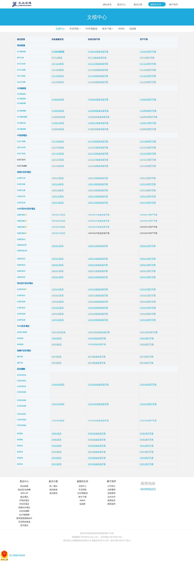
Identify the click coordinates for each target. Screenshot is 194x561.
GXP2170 (21, 178)
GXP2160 (21, 184)
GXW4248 (21, 392)
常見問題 (74, 28)
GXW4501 (21, 414)
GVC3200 (21, 70)
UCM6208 (21, 103)
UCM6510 (21, 123)
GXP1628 (21, 314)
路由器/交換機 (24, 489)
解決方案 (53, 481)
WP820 (20, 344)
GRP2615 (21, 271)
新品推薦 (24, 486)
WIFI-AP (24, 493)
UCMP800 (21, 111)
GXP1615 (21, 295)
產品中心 (24, 481)
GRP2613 (21, 259)
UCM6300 (21, 52)
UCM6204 (21, 99)
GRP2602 (21, 221)
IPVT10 (20, 58)
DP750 (20, 357)
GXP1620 (21, 302)
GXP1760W (22, 332)
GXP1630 (21, 320)
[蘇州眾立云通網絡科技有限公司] (21, 4)
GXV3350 (21, 154)
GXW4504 (21, 425)
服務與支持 (82, 481)
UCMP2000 (22, 117)
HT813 (20, 464)
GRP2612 (21, 239)
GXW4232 (21, 386)
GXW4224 (21, 381)
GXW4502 (21, 420)
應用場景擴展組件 (24, 518)
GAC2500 (21, 82)
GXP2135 (21, 196)
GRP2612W (22, 251)
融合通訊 (24, 496)
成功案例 (53, 493)
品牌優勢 (111, 489)
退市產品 (24, 525)
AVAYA (121, 28)
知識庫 (132, 28)
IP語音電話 (24, 503)
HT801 (20, 434)
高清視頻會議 (24, 521)
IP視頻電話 (24, 500)
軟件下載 (106, 28)
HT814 (20, 452)
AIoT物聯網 (24, 514)
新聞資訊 (111, 500)
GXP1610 (21, 289)
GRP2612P (22, 245)
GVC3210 (21, 64)
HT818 (20, 458)
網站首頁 (107, 4)
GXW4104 (21, 400)
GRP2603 (21, 227)
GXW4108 (21, 406)
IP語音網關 (24, 511)
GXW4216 (21, 375)
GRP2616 (21, 277)
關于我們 (111, 481)
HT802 (20, 440)
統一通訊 (53, 486)
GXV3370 (21, 147)
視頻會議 (53, 489)
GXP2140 (21, 190)
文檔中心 (60, 28)
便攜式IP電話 (24, 507)
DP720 (20, 363)
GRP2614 (21, 265)
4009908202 (148, 489)
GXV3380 (21, 141)
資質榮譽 (111, 493)
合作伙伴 (111, 496)
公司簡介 (111, 486)
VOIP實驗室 (91, 28)
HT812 (20, 446)
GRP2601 (21, 215)
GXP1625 (21, 308)
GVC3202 (21, 76)
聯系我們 (111, 503)
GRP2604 (21, 233)
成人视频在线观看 (17, 555)
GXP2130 (21, 203)
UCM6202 (21, 94)
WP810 (20, 338)
